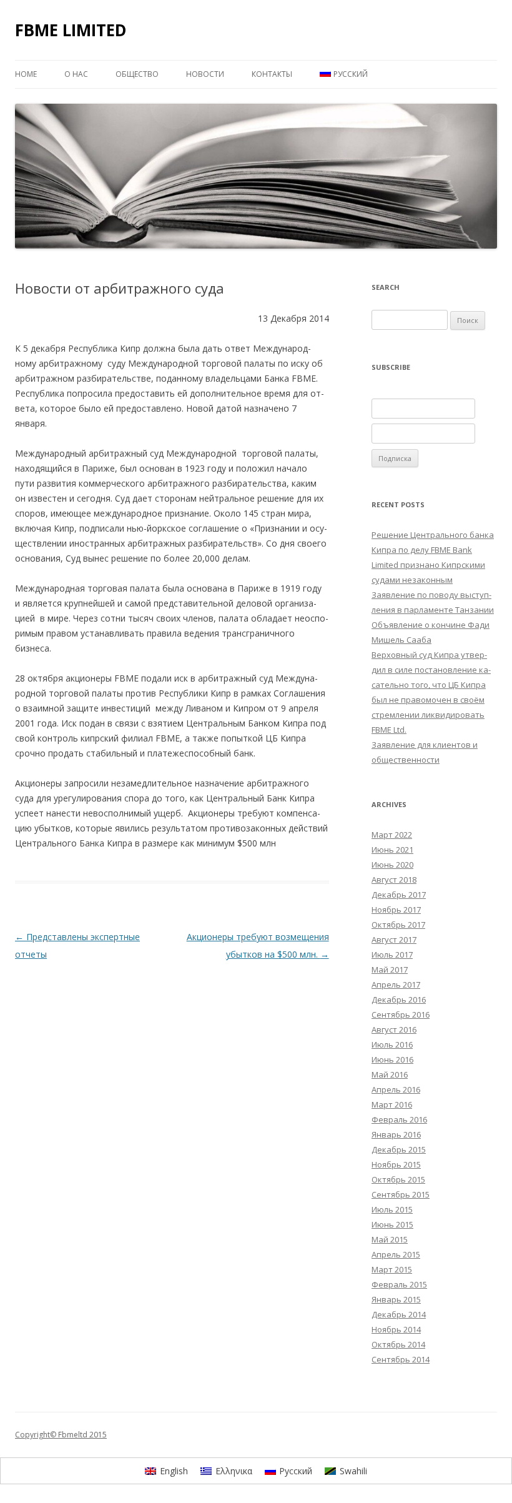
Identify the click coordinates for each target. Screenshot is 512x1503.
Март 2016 (392, 1104)
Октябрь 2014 (398, 1344)
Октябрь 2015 (398, 1179)
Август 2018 (394, 879)
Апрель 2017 (396, 984)
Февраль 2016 (399, 1119)
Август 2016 (394, 1029)
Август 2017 (394, 939)
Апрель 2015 (396, 1254)
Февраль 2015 (399, 1284)
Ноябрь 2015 (396, 1164)
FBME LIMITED (71, 30)
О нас (76, 74)
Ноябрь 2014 (396, 1329)
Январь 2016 (396, 1134)
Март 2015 (392, 1269)
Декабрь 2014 (399, 1314)
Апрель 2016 (396, 1089)
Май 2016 (390, 1074)
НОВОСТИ (205, 74)
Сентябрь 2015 (401, 1194)
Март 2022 (392, 834)
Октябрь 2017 (398, 924)
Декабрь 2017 (399, 894)
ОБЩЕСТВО (137, 74)
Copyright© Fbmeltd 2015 (61, 1434)
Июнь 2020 (392, 864)
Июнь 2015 (392, 1224)
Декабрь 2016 (399, 999)
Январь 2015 (396, 1299)
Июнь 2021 (392, 849)
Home (26, 74)
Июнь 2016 (392, 1059)
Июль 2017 (392, 954)
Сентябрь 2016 (401, 1014)
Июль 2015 (392, 1209)
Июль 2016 (392, 1044)
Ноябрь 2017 (396, 909)
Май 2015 (390, 1239)
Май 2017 (390, 969)
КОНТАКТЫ (272, 74)
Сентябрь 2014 (401, 1359)
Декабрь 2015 (399, 1149)
